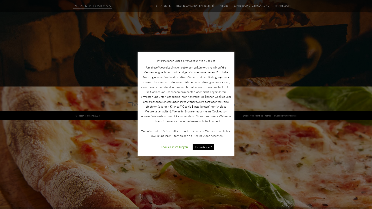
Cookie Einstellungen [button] (174, 147)
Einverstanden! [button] (203, 147)
